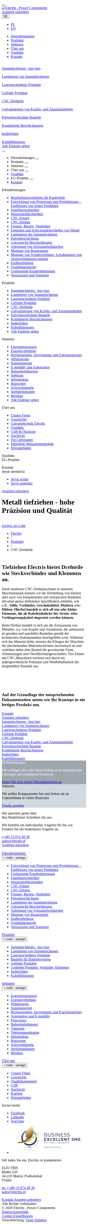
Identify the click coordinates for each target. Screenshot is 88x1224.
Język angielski (21, 483)
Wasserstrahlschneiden (27, 214)
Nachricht (18, 436)
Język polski (19, 479)
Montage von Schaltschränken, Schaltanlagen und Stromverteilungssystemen (46, 257)
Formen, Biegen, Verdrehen (30, 226)
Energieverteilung (23, 351)
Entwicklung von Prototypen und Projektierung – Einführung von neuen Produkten (46, 204)
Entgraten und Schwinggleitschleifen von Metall (45, 230)
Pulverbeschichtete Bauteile (30, 315)
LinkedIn (17, 1117)
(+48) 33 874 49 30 (16, 837)
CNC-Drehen (20, 222)
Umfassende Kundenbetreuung (33, 271)
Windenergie (20, 359)
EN (13, 28)
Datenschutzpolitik (15, 1212)
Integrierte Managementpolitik (32, 444)
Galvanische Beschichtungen (31, 242)
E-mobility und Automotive (30, 367)
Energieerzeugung (24, 347)
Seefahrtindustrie (23, 392)
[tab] (23, 36)
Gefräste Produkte (24, 303)
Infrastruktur (19, 379)
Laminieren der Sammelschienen (34, 234)
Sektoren (8, 983)
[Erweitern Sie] (37, 159)
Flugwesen (18, 1020)
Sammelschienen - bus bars (30, 291)
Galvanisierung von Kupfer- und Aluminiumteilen (46, 311)
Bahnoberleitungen (24, 371)
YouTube (17, 1121)
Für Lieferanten (22, 440)
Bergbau (17, 396)
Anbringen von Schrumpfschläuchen (37, 247)
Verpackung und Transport (30, 275)
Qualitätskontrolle (23, 267)
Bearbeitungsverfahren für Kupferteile (38, 198)
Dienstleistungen (13, 853)
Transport (17, 1028)
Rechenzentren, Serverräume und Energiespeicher (46, 355)
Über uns (8, 1061)
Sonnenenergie (21, 363)
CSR (14, 1085)
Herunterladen (21, 448)
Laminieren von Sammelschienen (34, 295)
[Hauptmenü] (3, 5)
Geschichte (19, 419)
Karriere (17, 1093)
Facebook (18, 1113)
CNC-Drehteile (22, 307)
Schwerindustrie (22, 388)
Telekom (17, 375)
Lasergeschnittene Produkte (30, 299)
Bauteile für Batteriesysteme (31, 959)
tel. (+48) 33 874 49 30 (18, 1188)
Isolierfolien (19, 323)
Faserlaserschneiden (25, 210)
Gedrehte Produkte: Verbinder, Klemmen (40, 967)
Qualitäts (17, 174)
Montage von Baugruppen (29, 251)
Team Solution (36, 1220)
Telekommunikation (25, 1032)
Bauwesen (18, 383)
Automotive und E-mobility (30, 1016)
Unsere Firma (20, 415)
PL (13, 24)
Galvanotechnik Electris (28, 423)
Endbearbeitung (22, 263)
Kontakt (16, 182)
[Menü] (3, 151)
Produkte (17, 542)
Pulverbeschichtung (25, 238)
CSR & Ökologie (23, 432)
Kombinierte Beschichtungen (31, 319)
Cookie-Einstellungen (17, 1216)
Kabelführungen (22, 327)
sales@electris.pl (13, 841)
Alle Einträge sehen (25, 331)
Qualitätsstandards (24, 1081)
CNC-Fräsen (20, 218)
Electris (16, 533)
